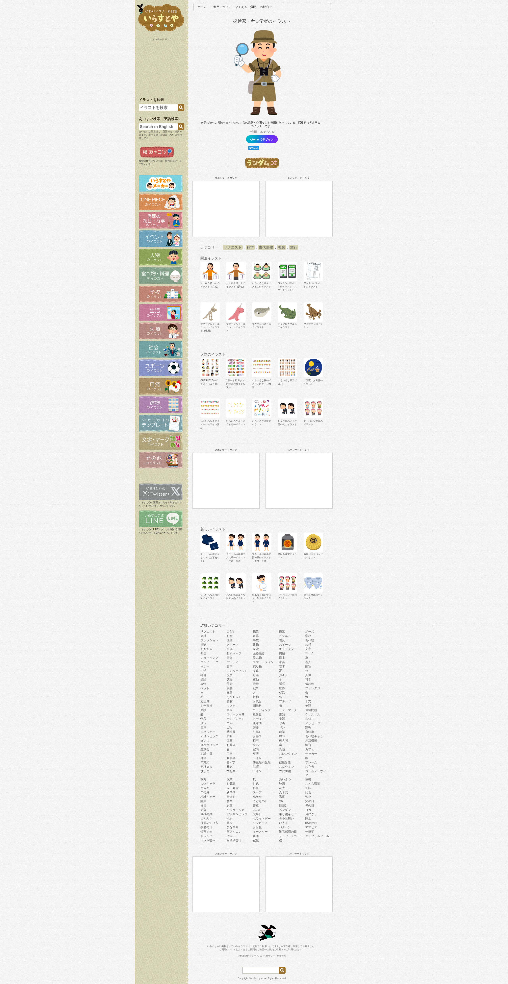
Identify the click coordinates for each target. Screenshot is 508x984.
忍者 (230, 805)
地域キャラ (207, 796)
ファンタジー (314, 688)
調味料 (257, 705)
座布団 (257, 723)
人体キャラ (207, 783)
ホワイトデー (262, 818)
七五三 (231, 836)
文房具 (204, 701)
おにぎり (311, 814)
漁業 (230, 779)
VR (281, 801)
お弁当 (309, 766)
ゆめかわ (311, 823)
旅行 (293, 247)
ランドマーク (288, 710)
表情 (203, 683)
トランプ (206, 836)
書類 (282, 714)
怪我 (203, 718)
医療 (230, 640)
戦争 (256, 688)
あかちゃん (234, 697)
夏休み (257, 714)
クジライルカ (235, 809)
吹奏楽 (231, 758)
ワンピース (260, 823)
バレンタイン (288, 753)
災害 (230, 675)
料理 (203, 653)
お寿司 (257, 736)
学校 (308, 635)
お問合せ (266, 7)
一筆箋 (309, 831)
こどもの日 (260, 801)
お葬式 (231, 745)
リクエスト (233, 247)
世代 (256, 783)
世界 (282, 688)
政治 (203, 723)
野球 (203, 758)
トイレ (257, 758)
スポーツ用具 (235, 714)
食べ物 (309, 640)
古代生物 (266, 247)
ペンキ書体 (207, 840)
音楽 (230, 657)
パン (282, 727)
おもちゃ (206, 649)
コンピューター (210, 662)
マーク (309, 653)
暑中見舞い (286, 818)
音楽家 (231, 796)
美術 (230, 683)
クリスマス (312, 714)
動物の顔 (206, 814)
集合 (308, 745)
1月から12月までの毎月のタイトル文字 (235, 384)
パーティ (233, 662)
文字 (308, 649)
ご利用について (221, 7)
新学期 (231, 792)
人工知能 (233, 788)
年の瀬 (204, 792)
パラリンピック (237, 814)
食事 (230, 666)
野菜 (256, 675)
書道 (256, 805)
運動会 (204, 749)
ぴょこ (204, 771)
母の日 (309, 805)
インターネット (237, 670)
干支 (308, 701)
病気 (282, 631)
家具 (282, 662)
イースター (260, 831)
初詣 (308, 788)
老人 (308, 662)
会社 (203, 635)
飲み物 (257, 657)
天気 (230, 766)
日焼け (283, 805)
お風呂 (257, 701)
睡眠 (282, 683)
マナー (204, 666)
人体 (308, 675)
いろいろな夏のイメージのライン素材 (209, 424)
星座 (230, 823)
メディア (259, 718)
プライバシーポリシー (263, 955)
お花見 (231, 783)
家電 (256, 649)
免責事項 (281, 955)
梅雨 (256, 740)
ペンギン (285, 809)
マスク (231, 705)
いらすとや (257, 978)
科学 (250, 247)
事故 (256, 640)
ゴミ (230, 727)
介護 (203, 710)
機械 (282, 653)
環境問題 (311, 710)
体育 (230, 740)
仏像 (256, 788)
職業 (281, 247)
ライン (257, 771)
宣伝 (256, 840)
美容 (230, 688)
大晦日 (257, 814)
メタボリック (209, 745)
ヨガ (308, 809)
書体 (256, 836)
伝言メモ (206, 831)
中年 (230, 723)
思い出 (257, 745)
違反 (282, 640)
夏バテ (231, 762)
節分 (203, 809)
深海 (203, 779)
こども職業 (312, 783)
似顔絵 (309, 683)
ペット (204, 688)
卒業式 (204, 762)
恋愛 (230, 679)
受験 (203, 679)
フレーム (311, 762)
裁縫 (308, 779)
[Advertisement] (161, 67)
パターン (285, 827)
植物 (256, 697)
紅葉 (203, 801)
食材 (230, 701)
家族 (230, 649)
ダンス (204, 740)
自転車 (309, 731)
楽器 (256, 727)
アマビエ (311, 827)
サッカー (311, 753)
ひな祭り (233, 827)
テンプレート (235, 718)
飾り (230, 736)
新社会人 (206, 766)
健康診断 (285, 762)
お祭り (309, 718)
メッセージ (312, 723)
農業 (282, 731)
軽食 (203, 675)
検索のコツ (171, 160)
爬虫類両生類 (262, 762)
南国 (230, 710)
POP (282, 736)
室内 (256, 749)
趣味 (203, 644)
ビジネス (285, 635)
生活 (203, 670)
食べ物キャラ (314, 736)
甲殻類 (204, 788)
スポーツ (233, 644)
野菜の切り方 (209, 823)
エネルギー (207, 731)
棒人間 (283, 740)
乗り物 (257, 666)
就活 (282, 692)
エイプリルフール (317, 836)
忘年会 (257, 796)
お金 (230, 635)
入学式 (283, 792)
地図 (282, 783)
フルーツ (285, 701)
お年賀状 (206, 705)
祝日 (203, 805)
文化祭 (231, 771)
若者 (282, 666)
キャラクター (288, 649)
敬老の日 (206, 827)
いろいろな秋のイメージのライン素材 (261, 384)
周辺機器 (311, 740)
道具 (256, 635)
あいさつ (285, 779)
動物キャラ (234, 653)
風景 (230, 692)
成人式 (283, 823)
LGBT (257, 809)
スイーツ (285, 644)
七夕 (230, 818)
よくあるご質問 (245, 7)
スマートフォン (263, 662)
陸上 (308, 818)
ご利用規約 (243, 955)
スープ (257, 792)
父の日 (309, 801)
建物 (256, 644)
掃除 (256, 683)
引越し (257, 731)
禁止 (308, 796)
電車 (203, 727)
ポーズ (309, 631)
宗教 (308, 727)
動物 (308, 666)
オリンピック (209, 736)
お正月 (283, 675)
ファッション (209, 640)
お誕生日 (206, 753)
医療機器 (259, 653)
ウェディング (262, 710)
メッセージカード (291, 836)
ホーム (202, 7)
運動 (256, 679)
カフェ (309, 749)
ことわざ (206, 818)
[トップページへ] (161, 31)
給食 (308, 792)
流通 (282, 749)
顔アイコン (234, 831)
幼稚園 (231, 731)
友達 (256, 670)
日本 (282, 657)
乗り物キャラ (288, 814)
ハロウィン (286, 766)
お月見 (257, 827)
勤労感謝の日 (288, 831)
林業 (230, 801)
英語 (256, 753)
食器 (282, 718)
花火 (282, 788)
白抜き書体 (234, 840)
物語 (308, 705)
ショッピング (209, 657)
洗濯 (256, 766)
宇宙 (230, 753)
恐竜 (282, 796)
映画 (282, 723)
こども (231, 631)
